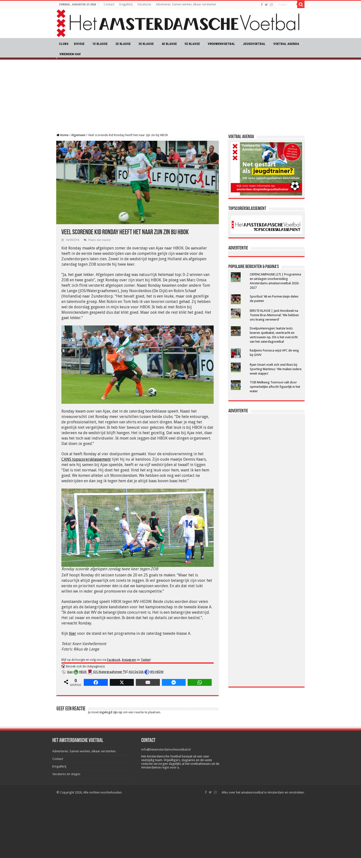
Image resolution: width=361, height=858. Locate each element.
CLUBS (64, 44)
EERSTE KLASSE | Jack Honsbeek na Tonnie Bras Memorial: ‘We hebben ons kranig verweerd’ (274, 315)
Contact (109, 4)
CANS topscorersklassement (86, 459)
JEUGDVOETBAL (254, 44)
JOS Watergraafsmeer (107, 672)
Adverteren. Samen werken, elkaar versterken (186, 4)
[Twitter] (266, 5)
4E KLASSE (169, 44)
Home (64, 135)
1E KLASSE (100, 44)
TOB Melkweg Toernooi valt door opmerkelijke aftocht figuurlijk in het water (275, 386)
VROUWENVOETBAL (221, 44)
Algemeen (78, 135)
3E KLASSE (146, 44)
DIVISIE (79, 44)
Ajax (70, 672)
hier (72, 633)
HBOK (83, 672)
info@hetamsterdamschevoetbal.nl (166, 749)
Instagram (129, 660)
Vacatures (144, 4)
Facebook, (114, 660)
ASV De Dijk (136, 672)
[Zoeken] (301, 4)
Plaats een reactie (99, 240)
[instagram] (271, 5)
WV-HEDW (157, 672)
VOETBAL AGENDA (286, 44)
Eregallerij (126, 4)
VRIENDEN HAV (70, 54)
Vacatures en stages (66, 774)
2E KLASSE (123, 44)
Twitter (145, 660)
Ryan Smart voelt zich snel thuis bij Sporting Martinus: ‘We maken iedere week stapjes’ (276, 369)
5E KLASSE (192, 44)
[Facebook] (261, 5)
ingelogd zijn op (110, 712)
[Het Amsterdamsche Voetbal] (180, 23)
